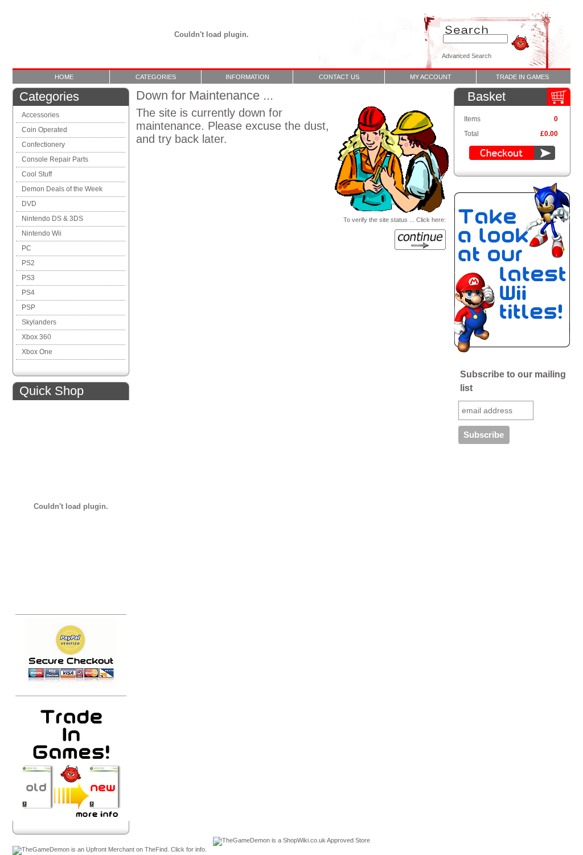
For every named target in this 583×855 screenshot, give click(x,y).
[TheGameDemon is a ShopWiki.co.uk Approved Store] (291, 840)
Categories (156, 76)
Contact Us (339, 76)
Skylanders (39, 322)
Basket (486, 96)
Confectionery (43, 145)
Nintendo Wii (41, 233)
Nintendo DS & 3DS (52, 219)
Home (64, 76)
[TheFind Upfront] (110, 849)
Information (247, 76)
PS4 (28, 293)
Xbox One (37, 352)
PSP (28, 307)
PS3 (28, 278)
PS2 (28, 263)
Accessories (40, 115)
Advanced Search (466, 55)
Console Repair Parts (56, 159)
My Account (430, 76)
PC (26, 248)
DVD (29, 204)
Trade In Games (522, 76)
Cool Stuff (37, 174)
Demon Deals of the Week (62, 189)
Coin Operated (44, 130)
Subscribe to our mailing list (513, 381)
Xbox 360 (36, 337)
